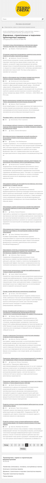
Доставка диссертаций (23, 24)
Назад (6, 445)
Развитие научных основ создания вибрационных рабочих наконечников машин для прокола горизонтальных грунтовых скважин (21, 423)
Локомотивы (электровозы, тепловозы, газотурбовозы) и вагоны (22, 466)
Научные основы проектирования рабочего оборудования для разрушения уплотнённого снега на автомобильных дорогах (22, 161)
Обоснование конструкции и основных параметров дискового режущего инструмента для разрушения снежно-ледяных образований (21, 231)
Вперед (23, 449)
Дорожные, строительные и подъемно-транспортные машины (22, 471)
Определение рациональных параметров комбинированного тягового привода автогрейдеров (21, 271)
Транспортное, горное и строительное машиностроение (20, 27)
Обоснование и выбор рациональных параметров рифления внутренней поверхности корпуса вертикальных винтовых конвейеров (21, 208)
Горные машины (8, 476)
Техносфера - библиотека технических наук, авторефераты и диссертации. (23, 8)
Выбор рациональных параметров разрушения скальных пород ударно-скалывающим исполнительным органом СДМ (22, 101)
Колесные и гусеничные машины (13, 469)
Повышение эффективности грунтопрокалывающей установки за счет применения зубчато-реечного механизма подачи (23, 359)
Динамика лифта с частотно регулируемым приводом (19, 117)
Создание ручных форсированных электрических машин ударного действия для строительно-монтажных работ (20, 45)
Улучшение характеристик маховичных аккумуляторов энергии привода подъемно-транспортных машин (22, 55)
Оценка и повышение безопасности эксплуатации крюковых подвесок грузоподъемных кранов (21, 336)
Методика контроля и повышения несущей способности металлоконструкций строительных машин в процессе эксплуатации (20, 138)
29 (41, 445)
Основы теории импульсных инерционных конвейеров (19, 291)
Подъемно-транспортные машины (13, 474)
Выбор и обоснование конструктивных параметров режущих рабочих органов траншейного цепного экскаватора (21, 78)
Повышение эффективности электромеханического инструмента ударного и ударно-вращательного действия (23, 382)
